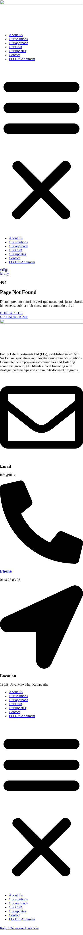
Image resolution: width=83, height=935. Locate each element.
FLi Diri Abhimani (22, 59)
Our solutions (18, 39)
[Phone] (41, 562)
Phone (6, 571)
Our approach (18, 43)
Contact (14, 55)
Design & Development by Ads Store (19, 928)
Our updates (17, 51)
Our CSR (15, 47)
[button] (41, 149)
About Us (16, 35)
